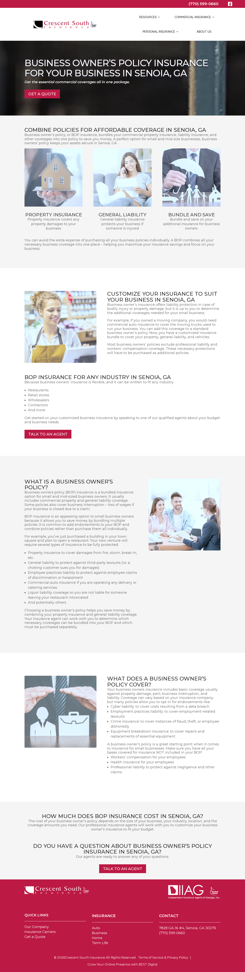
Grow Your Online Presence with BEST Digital (122, 964)
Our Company (36, 927)
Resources (148, 17)
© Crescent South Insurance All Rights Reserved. (95, 957)
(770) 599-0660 (203, 4)
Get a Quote (34, 937)
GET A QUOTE (42, 94)
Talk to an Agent (48, 434)
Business (99, 933)
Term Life (100, 943)
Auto (96, 928)
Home (97, 938)
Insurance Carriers (40, 932)
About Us (204, 31)
